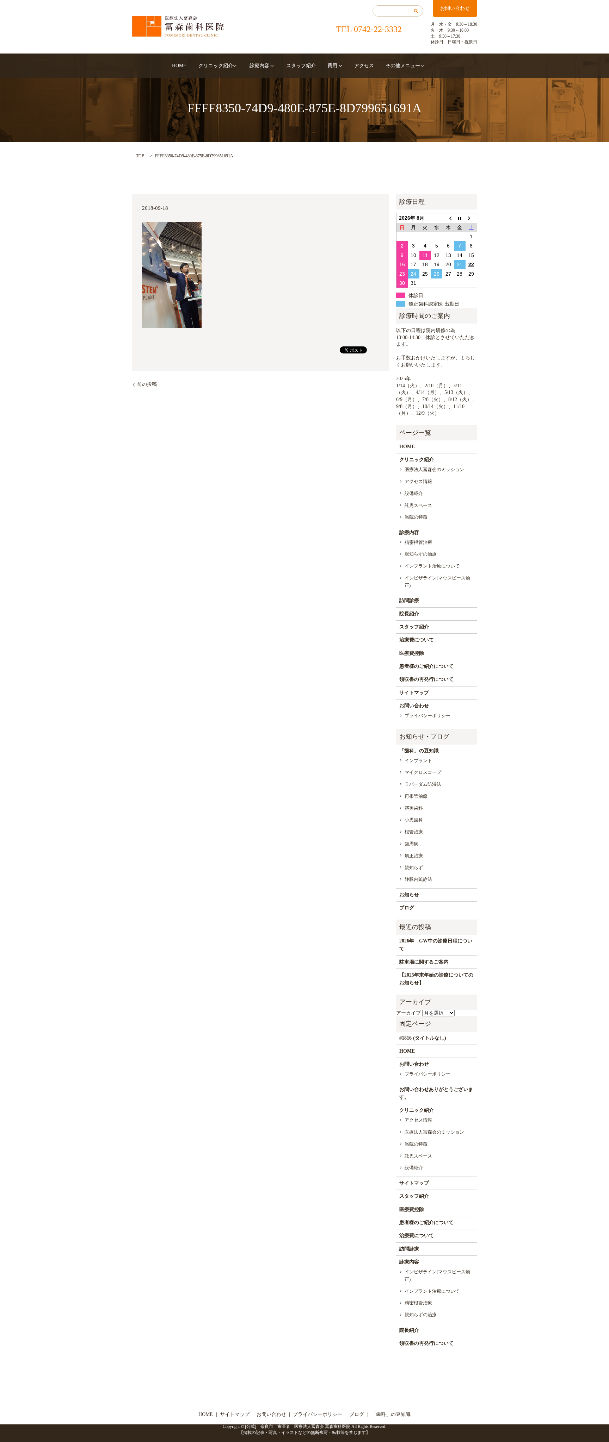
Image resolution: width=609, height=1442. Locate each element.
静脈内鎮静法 (418, 879)
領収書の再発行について (426, 679)
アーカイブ (408, 1013)
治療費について (416, 639)
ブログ (406, 907)
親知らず (414, 867)
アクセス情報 (418, 481)
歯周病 (411, 843)
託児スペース (418, 505)
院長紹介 (409, 613)
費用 (332, 65)
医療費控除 (411, 653)
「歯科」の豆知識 (419, 750)
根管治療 (414, 831)
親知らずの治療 (421, 554)
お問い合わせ (455, 8)
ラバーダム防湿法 (423, 784)
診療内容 (259, 65)
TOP (140, 155)
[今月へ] (460, 218)
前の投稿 (147, 384)
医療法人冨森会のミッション (434, 469)
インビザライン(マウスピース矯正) (437, 581)
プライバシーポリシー (427, 715)
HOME (179, 65)
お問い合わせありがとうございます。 (436, 1093)
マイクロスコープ (423, 772)
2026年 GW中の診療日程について (435, 944)
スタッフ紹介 (301, 65)
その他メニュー (403, 65)
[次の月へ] (471, 218)
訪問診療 (409, 600)
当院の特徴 (416, 517)
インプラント (418, 760)
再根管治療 (416, 796)
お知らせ (409, 894)
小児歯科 (414, 819)
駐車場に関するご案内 (424, 962)
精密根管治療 (418, 542)
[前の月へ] (448, 218)
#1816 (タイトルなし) (422, 1038)
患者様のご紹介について (426, 666)
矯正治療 (414, 855)
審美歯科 (414, 808)
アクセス (364, 65)
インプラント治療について (432, 566)
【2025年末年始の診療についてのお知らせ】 (436, 978)
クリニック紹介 (215, 65)
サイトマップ (414, 692)
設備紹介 (414, 493)
